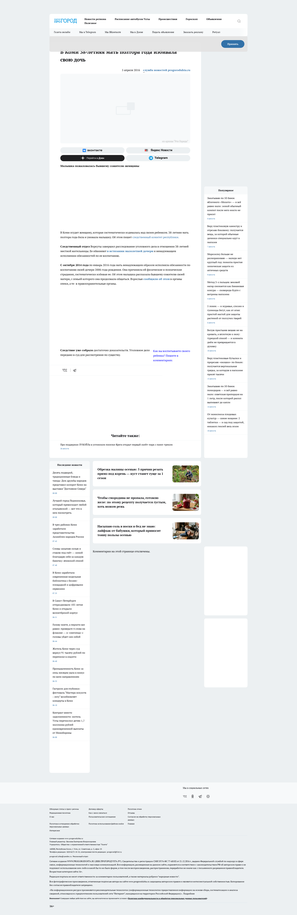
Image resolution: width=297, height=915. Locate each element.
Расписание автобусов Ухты (132, 19)
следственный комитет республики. (155, 237)
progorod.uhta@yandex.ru (61, 856)
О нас (52, 817)
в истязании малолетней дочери (130, 251)
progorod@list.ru (114, 852)
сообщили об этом (156, 279)
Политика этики (135, 809)
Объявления (214, 19)
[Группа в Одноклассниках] (192, 796)
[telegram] (76, 370)
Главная (131, 824)
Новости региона (95, 19)
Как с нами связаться (98, 813)
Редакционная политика (60, 813)
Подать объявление (163, 32)
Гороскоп (192, 19)
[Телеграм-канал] (158, 158)
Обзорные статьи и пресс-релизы (64, 809)
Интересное (55, 830)
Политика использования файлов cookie (106, 824)
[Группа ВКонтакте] (92, 150)
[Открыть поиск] (239, 21)
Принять (232, 44)
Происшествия (168, 19)
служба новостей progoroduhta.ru (166, 70)
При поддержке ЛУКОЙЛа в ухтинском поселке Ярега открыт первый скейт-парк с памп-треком (116, 446)
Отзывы (131, 813)
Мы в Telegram (87, 32)
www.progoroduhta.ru (74, 838)
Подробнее (189, 893)
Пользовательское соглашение (102, 817)
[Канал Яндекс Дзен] (92, 158)
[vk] (65, 370)
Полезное (90, 23)
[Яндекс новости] (158, 150)
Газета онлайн (62, 32)
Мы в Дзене (136, 32)
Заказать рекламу (193, 32)
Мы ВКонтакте (113, 32)
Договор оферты (96, 809)
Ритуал (216, 32)
